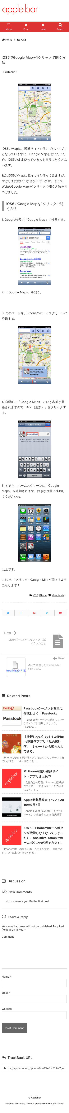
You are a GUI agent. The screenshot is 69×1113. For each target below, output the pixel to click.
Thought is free (55, 1103)
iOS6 (23, 39)
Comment (8, 936)
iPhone (43, 595)
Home (8, 39)
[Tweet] (8, 613)
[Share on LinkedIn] (47, 613)
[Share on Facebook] (21, 613)
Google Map (58, 595)
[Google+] (34, 613)
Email (6, 992)
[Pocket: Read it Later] (60, 613)
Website (7, 1008)
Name (6, 976)
